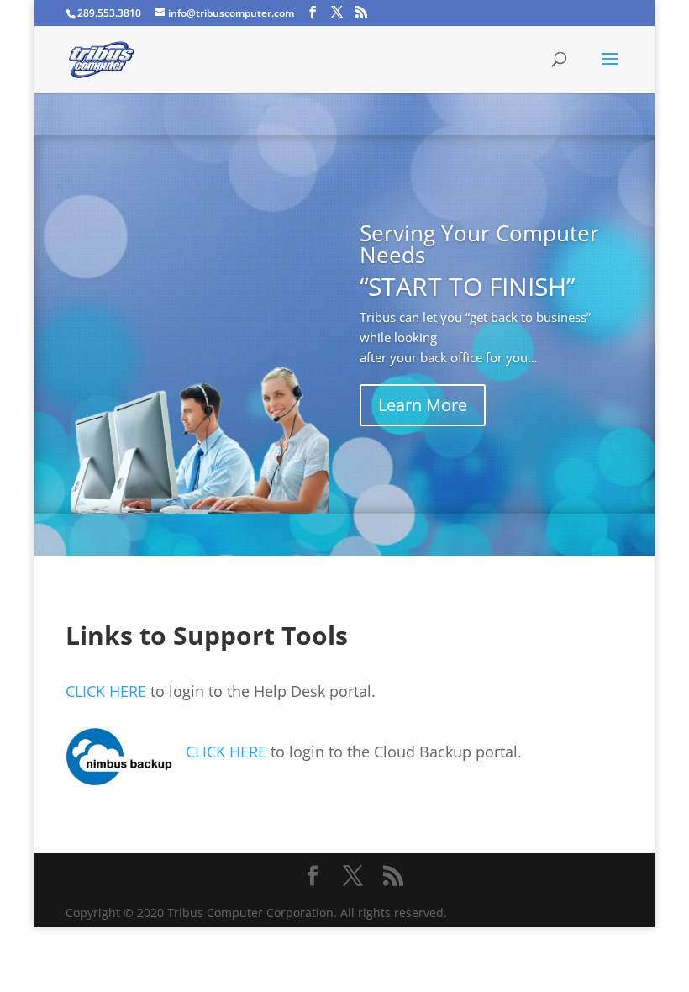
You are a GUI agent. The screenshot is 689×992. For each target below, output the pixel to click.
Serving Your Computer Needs (479, 244)
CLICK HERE (106, 691)
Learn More (422, 404)
